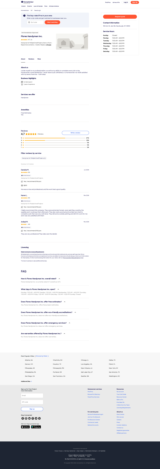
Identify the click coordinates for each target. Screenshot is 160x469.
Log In (126, 2)
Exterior (29, 6)
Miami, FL (112, 364)
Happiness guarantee (123, 430)
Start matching (52, 22)
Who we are (120, 417)
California (75, 455)
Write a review (75, 133)
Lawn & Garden (38, 6)
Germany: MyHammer (69, 451)
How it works (120, 414)
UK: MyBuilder (101, 451)
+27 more (48, 45)
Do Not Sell (81, 455)
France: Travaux (59, 451)
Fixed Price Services (93, 397)
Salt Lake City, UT (87, 372)
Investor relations (122, 425)
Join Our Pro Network (94, 417)
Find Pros (90, 391)
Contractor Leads (93, 422)
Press (118, 422)
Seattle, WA (85, 376)
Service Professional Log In (95, 414)
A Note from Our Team (123, 405)
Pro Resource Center (94, 419)
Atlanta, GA (29, 360)
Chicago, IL (85, 360)
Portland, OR (57, 372)
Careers (119, 419)
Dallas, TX (112, 360)
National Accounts (93, 425)
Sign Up (134, 2)
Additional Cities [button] (25, 381)
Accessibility (88, 455)
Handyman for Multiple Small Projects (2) (34, 158)
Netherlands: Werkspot (91, 451)
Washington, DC (114, 376)
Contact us (120, 427)
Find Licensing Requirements (71, 258)
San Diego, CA (30, 376)
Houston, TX (57, 364)
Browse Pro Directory (94, 394)
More (45, 6)
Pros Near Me (120, 402)
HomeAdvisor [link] (25, 10)
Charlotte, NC (57, 360)
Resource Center (122, 397)
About (23, 59)
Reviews (31, 59)
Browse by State (41, 356)
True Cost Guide (121, 394)
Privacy (70, 455)
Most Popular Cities (27, 356)
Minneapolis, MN (58, 368)
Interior (23, 6)
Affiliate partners (121, 433)
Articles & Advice (54, 6)
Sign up (32, 409)
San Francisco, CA (59, 376)
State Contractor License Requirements (32, 252)
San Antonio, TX (114, 372)
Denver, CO (29, 364)
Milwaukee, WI (30, 368)
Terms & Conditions (90, 459)
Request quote (120, 17)
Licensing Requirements (123, 407)
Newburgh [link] (37, 10)
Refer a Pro (120, 399)
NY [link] (31, 10)
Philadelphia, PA (30, 372)
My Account (120, 391)
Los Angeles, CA (86, 364)
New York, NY (113, 368)
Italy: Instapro (80, 451)
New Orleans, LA (86, 368)
